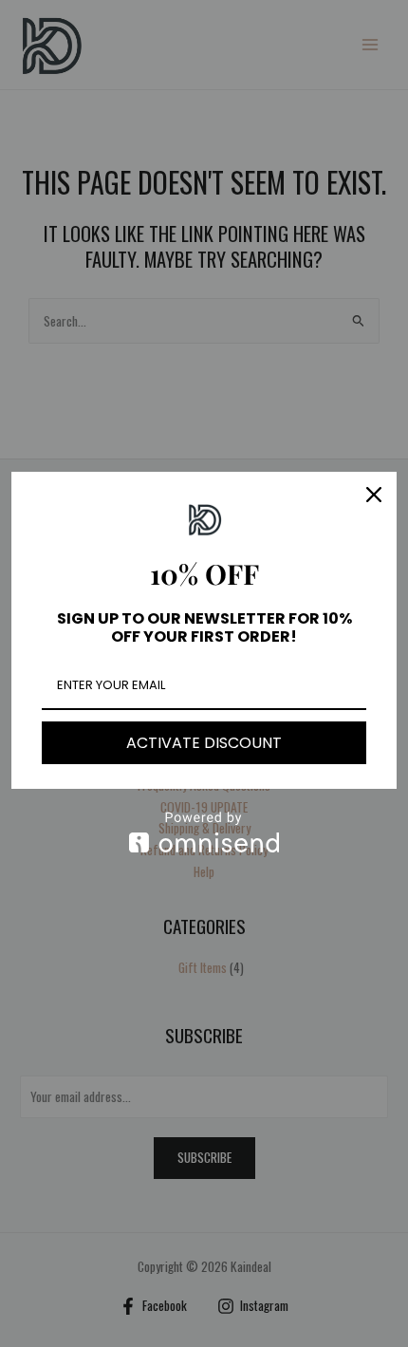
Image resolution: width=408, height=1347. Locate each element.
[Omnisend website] (204, 832)
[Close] (374, 494)
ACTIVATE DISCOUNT (204, 743)
